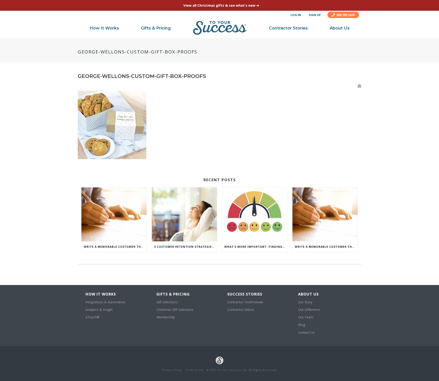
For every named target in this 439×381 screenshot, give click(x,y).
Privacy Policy (172, 370)
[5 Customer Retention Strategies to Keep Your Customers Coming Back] (184, 214)
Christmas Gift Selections (174, 309)
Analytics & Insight (99, 309)
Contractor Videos (240, 309)
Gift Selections (167, 302)
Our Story (305, 302)
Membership (165, 317)
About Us (340, 28)
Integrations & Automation (105, 302)
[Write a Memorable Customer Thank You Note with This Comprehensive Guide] (114, 214)
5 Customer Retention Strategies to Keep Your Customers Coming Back (185, 247)
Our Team (305, 317)
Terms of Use (194, 370)
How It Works (104, 28)
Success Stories (244, 294)
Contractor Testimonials (245, 302)
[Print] (359, 85)
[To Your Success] (220, 27)
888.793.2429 (345, 15)
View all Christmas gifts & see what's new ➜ (221, 5)
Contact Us (306, 332)
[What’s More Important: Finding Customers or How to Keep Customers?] (254, 214)
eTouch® (92, 317)
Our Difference (309, 309)
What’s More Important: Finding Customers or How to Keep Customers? (255, 247)
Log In (296, 15)
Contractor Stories (288, 28)
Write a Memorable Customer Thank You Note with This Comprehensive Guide (115, 247)
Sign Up (315, 15)
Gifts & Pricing (156, 28)
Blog (301, 324)
